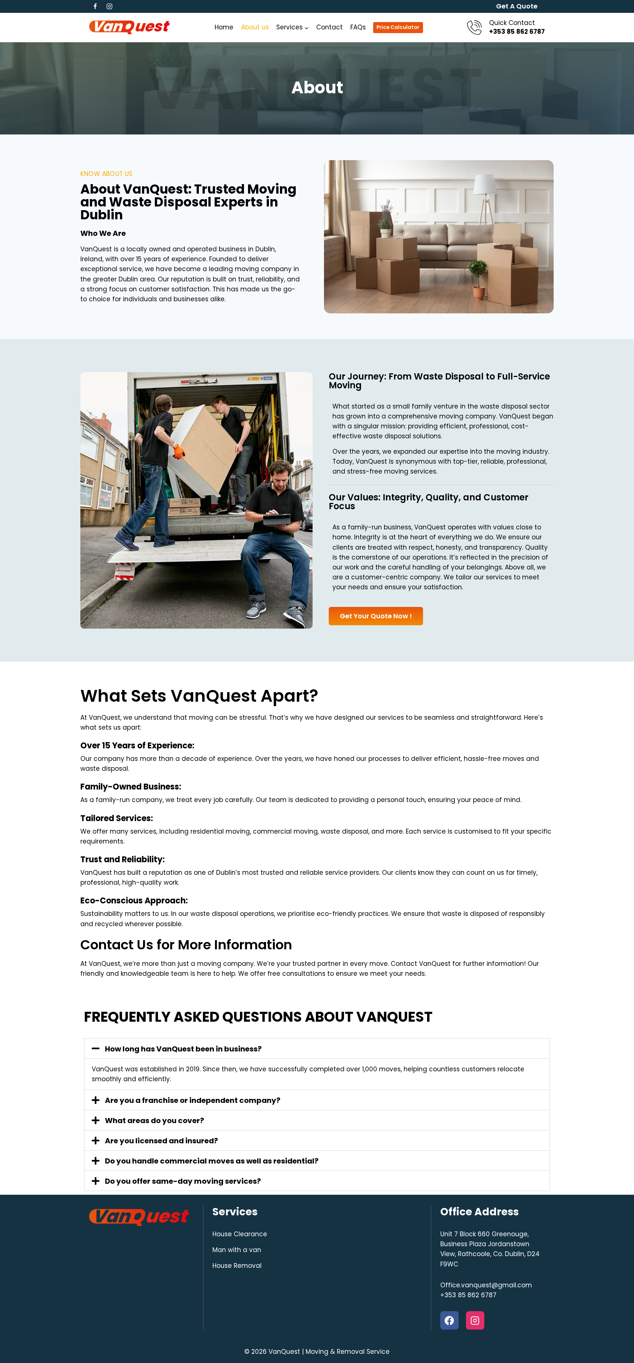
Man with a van (236, 1249)
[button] (317, 1048)
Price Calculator (397, 27)
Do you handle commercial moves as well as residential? (211, 1161)
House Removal (237, 1265)
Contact (329, 27)
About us (255, 27)
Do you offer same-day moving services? (183, 1181)
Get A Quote (517, 6)
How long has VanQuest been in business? (183, 1049)
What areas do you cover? (154, 1120)
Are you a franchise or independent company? (192, 1100)
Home (224, 27)
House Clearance (239, 1234)
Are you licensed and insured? (161, 1141)
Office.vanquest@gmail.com (486, 1285)
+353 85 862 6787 (468, 1295)
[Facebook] (95, 6)
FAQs (358, 27)
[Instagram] (109, 6)
